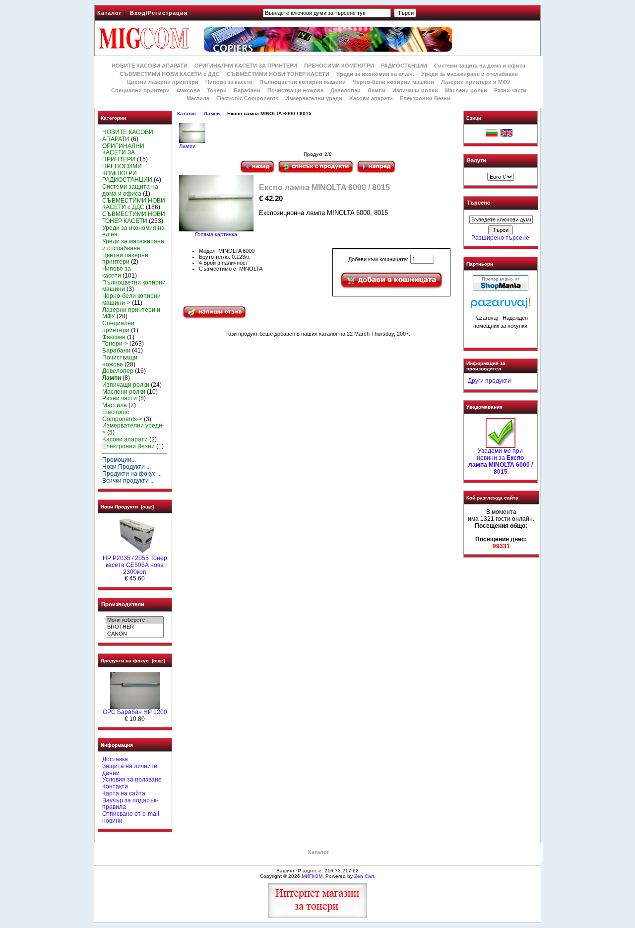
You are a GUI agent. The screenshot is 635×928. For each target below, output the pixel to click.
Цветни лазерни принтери (162, 82)
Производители (122, 604)
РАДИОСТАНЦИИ (404, 66)
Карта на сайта (123, 793)
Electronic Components (247, 98)
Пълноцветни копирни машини (302, 82)
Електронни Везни (425, 98)
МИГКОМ (312, 876)
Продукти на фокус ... (132, 473)
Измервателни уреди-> (133, 429)
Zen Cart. (365, 876)
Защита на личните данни (129, 770)
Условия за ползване (132, 779)
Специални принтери (140, 90)
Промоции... (119, 459)
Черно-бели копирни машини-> (131, 299)
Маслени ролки (466, 90)
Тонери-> (115, 343)
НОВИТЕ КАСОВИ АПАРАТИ (150, 66)
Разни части (510, 90)
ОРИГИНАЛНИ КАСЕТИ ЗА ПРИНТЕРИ (245, 66)
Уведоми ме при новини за (500, 461)
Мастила (198, 98)
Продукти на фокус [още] (133, 660)
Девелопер (345, 90)
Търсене (478, 203)
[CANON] (134, 634)
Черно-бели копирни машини (393, 82)
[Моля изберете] (134, 620)
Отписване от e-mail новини (130, 817)
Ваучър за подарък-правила (130, 804)
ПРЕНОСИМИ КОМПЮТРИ (339, 66)
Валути (476, 160)
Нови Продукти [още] (127, 506)
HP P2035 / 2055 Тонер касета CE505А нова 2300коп (135, 565)
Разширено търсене (500, 237)
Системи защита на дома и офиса (479, 66)
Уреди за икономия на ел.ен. (375, 74)
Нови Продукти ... (126, 466)
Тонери (217, 90)
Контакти (115, 786)
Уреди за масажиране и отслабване (469, 74)
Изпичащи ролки (415, 90)
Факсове (188, 90)
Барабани (247, 90)
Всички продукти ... (128, 480)
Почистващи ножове (295, 90)
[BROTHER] (134, 627)
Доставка (115, 759)
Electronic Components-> (122, 416)
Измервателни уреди (313, 98)
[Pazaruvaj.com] (500, 305)
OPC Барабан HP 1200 (135, 712)
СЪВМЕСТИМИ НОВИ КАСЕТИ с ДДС (170, 74)
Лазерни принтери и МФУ (475, 82)
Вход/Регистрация (159, 13)
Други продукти (489, 380)
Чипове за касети (229, 82)
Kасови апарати (371, 98)
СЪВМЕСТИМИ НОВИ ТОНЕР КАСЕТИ (278, 74)
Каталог (109, 13)
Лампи (212, 113)
